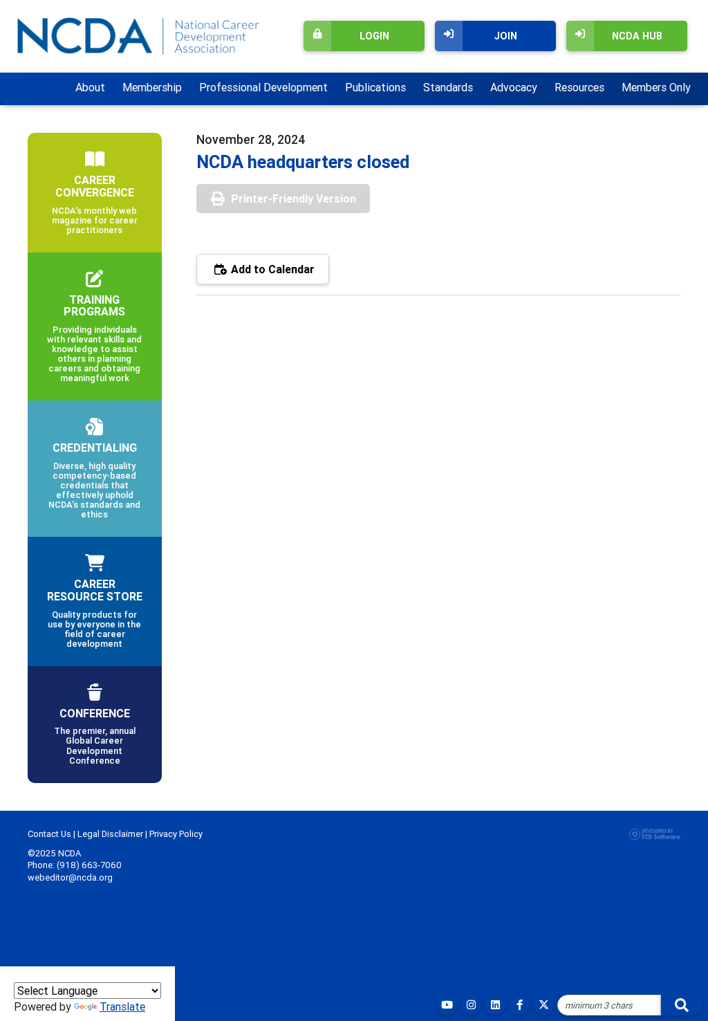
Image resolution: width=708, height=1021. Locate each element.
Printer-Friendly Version (293, 198)
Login (374, 36)
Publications (375, 87)
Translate (122, 1006)
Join (505, 36)
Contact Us (49, 834)
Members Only (656, 87)
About (90, 87)
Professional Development (263, 87)
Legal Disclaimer (110, 834)
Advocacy (513, 87)
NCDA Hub (637, 36)
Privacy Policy (176, 834)
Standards (448, 87)
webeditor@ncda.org (70, 877)
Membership (152, 87)
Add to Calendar (271, 269)
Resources (579, 87)
